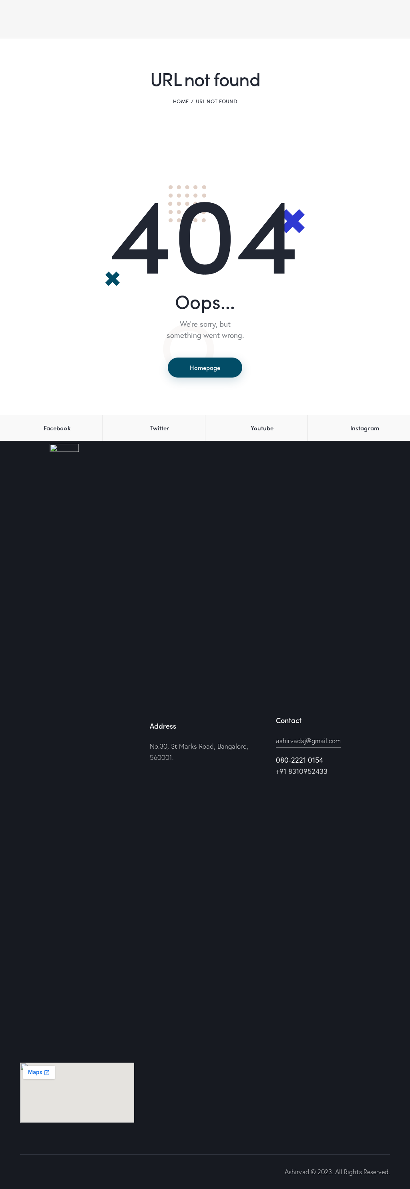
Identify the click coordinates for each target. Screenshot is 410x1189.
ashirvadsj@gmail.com (308, 740)
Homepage (205, 367)
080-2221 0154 (299, 760)
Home (181, 101)
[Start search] (384, 20)
